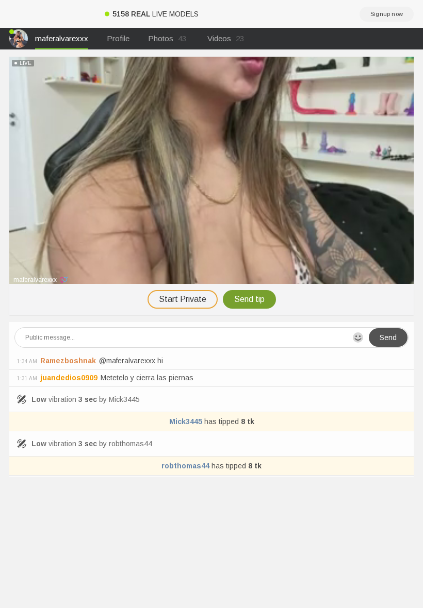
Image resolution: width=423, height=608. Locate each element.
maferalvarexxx (61, 38)
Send (388, 337)
